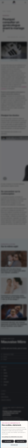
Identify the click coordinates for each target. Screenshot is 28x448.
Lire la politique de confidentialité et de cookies (12, 436)
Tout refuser (8, 441)
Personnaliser (14, 444)
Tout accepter (20, 441)
